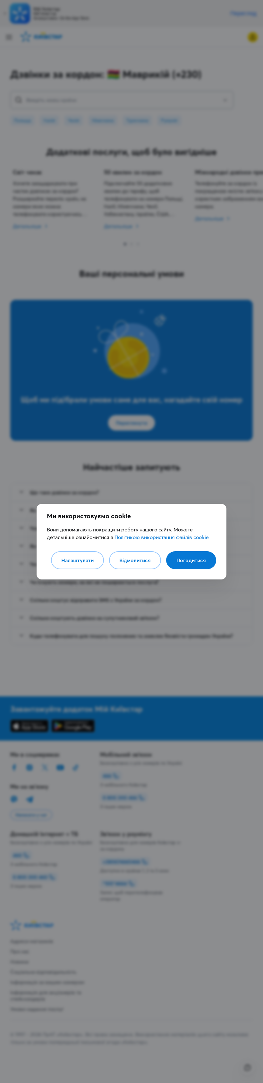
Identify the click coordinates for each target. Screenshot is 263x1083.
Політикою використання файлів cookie (162, 537)
